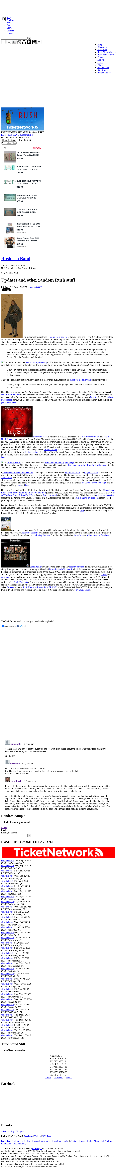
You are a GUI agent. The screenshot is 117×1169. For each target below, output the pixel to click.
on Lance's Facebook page (94, 482)
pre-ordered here (8, 402)
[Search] (3, 43)
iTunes (104, 574)
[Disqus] (58, 700)
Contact (10, 30)
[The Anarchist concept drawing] (12, 337)
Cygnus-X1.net (91, 472)
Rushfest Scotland (30, 532)
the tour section (32, 452)
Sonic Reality (36, 566)
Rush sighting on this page (87, 498)
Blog (9, 17)
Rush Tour (102, 49)
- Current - (58, 1077)
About (100, 65)
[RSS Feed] (8, 43)
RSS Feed (47, 1136)
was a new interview (58, 337)
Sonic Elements (21, 582)
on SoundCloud (83, 590)
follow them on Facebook (98, 535)
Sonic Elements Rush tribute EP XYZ (40, 587)
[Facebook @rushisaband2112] (13, 43)
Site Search (102, 70)
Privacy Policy (104, 72)
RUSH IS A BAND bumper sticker (17, 135)
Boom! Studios (13, 394)
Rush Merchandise (105, 54)
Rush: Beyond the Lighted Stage (59, 462)
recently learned (14, 462)
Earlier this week (40, 436)
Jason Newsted (50, 495)
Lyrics (9, 25)
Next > (69, 1077)
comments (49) (35, 287)
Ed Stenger (37, 1148)
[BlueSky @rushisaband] (24, 43)
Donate (10, 33)
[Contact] (39, 43)
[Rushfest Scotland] (6, 530)
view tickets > (7, 860)
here (3, 394)
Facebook (28, 1136)
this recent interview (105, 495)
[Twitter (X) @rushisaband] (29, 43)
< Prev (48, 1077)
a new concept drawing (36, 362)
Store (9, 28)
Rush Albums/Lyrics (106, 52)
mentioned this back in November (17, 472)
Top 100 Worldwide (90, 436)
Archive (10, 20)
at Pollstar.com (50, 449)
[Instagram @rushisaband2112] (19, 43)
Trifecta (10, 587)
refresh (4, 827)
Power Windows (72, 472)
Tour (9, 22)
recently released (76, 566)
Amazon (5, 577)
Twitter (37, 1136)
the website (78, 535)
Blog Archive (103, 47)
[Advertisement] (58, 7)
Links (100, 62)
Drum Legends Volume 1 (60, 569)
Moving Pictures (42, 535)
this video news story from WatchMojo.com (87, 465)
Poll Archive (103, 67)
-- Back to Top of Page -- (12, 1131)
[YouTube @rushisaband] (34, 43)
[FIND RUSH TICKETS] (22, 129)
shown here (6, 477)
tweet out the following (80, 380)
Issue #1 (93, 397)
